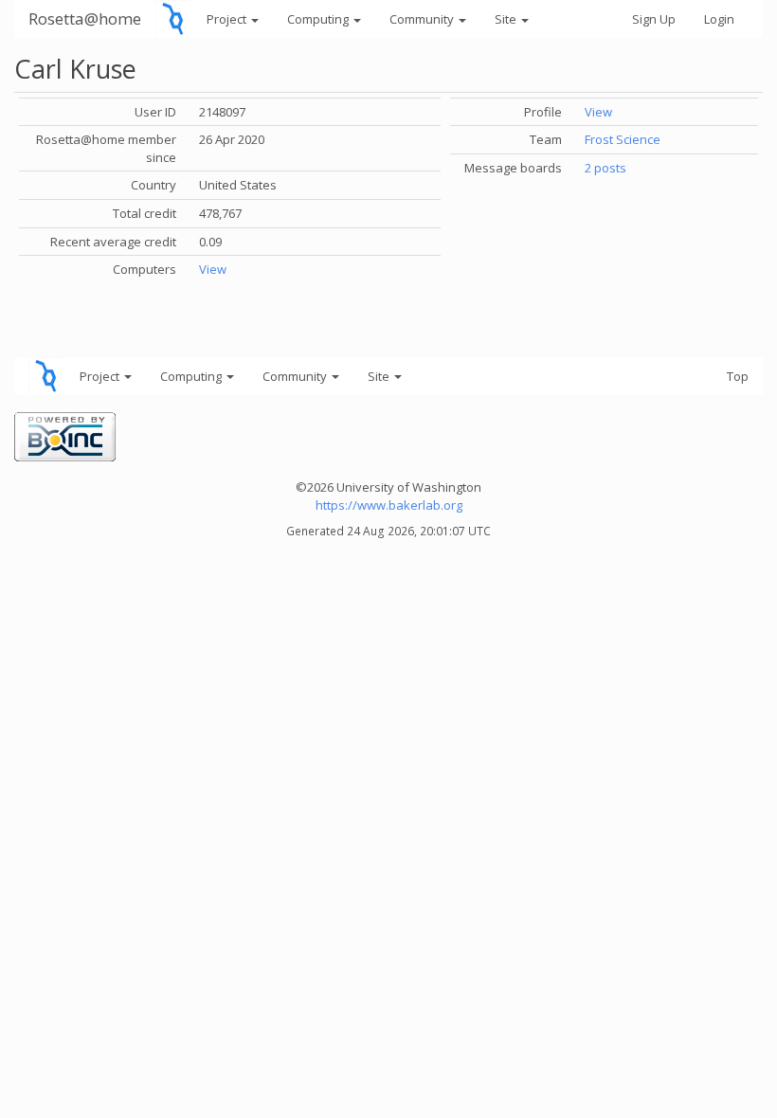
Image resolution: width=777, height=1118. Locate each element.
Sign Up (654, 18)
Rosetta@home (84, 18)
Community (423, 18)
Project (228, 18)
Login (719, 18)
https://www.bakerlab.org (389, 505)
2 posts (605, 167)
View (212, 269)
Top (738, 376)
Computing (319, 18)
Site (507, 18)
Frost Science (622, 139)
